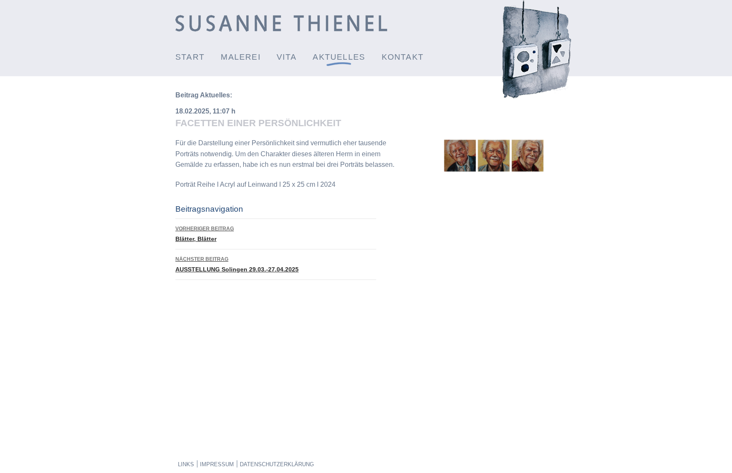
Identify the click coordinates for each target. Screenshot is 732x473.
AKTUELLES (339, 57)
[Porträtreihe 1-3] (493, 171)
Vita (287, 57)
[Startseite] (281, 29)
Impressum (217, 464)
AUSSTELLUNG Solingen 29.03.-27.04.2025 (237, 264)
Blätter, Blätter (204, 234)
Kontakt (403, 57)
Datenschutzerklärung (277, 464)
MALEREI (240, 57)
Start (190, 57)
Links (186, 464)
